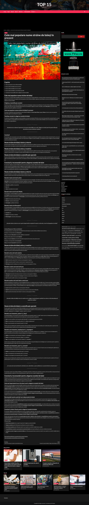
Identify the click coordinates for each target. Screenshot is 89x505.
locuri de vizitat (73, 233)
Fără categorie (67, 233)
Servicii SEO (63, 190)
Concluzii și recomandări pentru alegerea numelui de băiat (17, 92)
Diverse (20, 11)
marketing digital (79, 233)
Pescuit (63, 202)
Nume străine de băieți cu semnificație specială (15, 90)
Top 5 (8, 11)
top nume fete (80, 245)
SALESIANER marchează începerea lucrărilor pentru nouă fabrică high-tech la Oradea (72, 169)
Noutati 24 (63, 182)
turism (63, 247)
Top (62, 210)
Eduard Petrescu (70, 232)
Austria (83, 228)
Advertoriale (63, 191)
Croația (81, 230)
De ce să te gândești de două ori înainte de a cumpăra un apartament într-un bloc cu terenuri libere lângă (72, 139)
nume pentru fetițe (73, 237)
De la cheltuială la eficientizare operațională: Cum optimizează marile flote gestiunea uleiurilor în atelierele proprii (73, 78)
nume (64, 235)
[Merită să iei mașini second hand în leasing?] (77, 480)
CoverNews (48, 503)
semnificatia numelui (73, 243)
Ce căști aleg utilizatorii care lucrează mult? (69, 176)
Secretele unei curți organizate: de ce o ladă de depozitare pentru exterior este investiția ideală (73, 151)
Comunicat (77, 230)
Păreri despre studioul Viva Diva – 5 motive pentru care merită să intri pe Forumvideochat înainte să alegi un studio (73, 116)
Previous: (13, 442)
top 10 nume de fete (64, 245)
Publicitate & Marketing (66, 204)
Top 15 (16, 11)
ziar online (68, 248)
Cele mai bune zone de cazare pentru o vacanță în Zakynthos (72, 159)
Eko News (78, 232)
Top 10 (12, 11)
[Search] (84, 12)
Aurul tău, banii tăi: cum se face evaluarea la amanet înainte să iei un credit (73, 134)
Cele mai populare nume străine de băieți (14, 84)
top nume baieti (72, 245)
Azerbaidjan (64, 230)
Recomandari (27, 11)
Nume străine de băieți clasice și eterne (13, 86)
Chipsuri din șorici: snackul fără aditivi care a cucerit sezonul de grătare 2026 (73, 146)
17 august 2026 (40, 488)
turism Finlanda (75, 247)
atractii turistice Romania (69, 228)
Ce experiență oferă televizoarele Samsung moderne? (71, 179)
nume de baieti (70, 235)
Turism (63, 220)
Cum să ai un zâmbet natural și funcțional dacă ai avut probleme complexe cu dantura (73, 125)
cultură (63, 232)
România (64, 243)
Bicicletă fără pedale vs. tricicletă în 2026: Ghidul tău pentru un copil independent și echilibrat (73, 91)
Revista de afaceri (64, 186)
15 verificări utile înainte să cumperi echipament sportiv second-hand (73, 112)
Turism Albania (67, 247)
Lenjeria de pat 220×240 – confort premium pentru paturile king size (73, 83)
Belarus (67, 230)
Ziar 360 (62, 184)
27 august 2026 (7, 490)
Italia (70, 233)
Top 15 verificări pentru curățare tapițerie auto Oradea (71, 86)
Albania (69, 226)
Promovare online (72, 241)
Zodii (63, 222)
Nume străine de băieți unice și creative (13, 88)
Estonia (82, 232)
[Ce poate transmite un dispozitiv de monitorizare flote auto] (51, 455)
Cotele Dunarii (63, 188)
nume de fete (78, 235)
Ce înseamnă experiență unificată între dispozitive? (71, 172)
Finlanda (63, 233)
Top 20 (63, 216)
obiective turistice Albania (66, 241)
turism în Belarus (64, 248)
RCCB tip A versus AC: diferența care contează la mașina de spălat (72, 98)
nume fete (65, 237)
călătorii (65, 232)
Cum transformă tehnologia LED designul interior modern (72, 142)
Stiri (62, 208)
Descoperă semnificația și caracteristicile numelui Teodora (16, 436)
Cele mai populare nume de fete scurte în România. (14, 438)
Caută (62, 32)
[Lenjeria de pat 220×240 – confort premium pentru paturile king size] (28, 480)
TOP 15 (44, 4)
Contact (33, 11)
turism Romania (80, 247)
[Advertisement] (44, 21)
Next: (50, 442)
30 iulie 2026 (7, 468)
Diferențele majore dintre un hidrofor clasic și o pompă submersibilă (71, 155)
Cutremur (63, 187)
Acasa (5, 11)
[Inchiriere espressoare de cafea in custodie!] (32, 455)
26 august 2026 (24, 488)
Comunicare (71, 230)
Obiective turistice (76, 239)
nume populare (66, 239)
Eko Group (75, 232)
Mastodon (6, 497)
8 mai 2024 (6, 40)
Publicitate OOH (77, 241)
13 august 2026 (57, 489)
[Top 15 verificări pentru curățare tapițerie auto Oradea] (44, 480)
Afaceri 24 (63, 183)
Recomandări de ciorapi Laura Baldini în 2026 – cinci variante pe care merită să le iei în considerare (73, 130)
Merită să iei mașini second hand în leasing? (69, 94)
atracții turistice (78, 228)
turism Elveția (71, 247)
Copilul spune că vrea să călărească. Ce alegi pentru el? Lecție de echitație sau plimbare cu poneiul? (73, 121)
